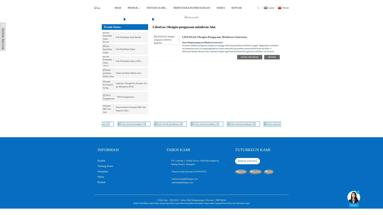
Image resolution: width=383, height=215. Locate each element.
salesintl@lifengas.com (182, 182)
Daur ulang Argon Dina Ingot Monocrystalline (174, 203)
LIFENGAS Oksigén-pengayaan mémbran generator (214, 37)
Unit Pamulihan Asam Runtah (128, 37)
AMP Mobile (220, 200)
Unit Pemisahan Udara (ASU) (128, 61)
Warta (221, 8)
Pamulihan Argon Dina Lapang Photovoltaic (213, 203)
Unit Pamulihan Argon (125, 49)
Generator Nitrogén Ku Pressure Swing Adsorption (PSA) (131, 85)
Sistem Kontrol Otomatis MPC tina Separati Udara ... (131, 109)
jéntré (272, 57)
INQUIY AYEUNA (247, 161)
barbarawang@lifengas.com (185, 179)
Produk (133, 8)
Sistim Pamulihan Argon (143, 203)
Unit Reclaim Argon (241, 203)
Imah (118, 8)
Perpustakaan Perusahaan (192, 8)
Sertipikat (103, 171)
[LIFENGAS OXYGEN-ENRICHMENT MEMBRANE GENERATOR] (166, 40)
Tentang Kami (155, 8)
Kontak (237, 8)
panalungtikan (250, 57)
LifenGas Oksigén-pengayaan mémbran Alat (215, 18)
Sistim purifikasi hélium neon (128, 73)
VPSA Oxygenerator (125, 97)
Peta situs (209, 200)
